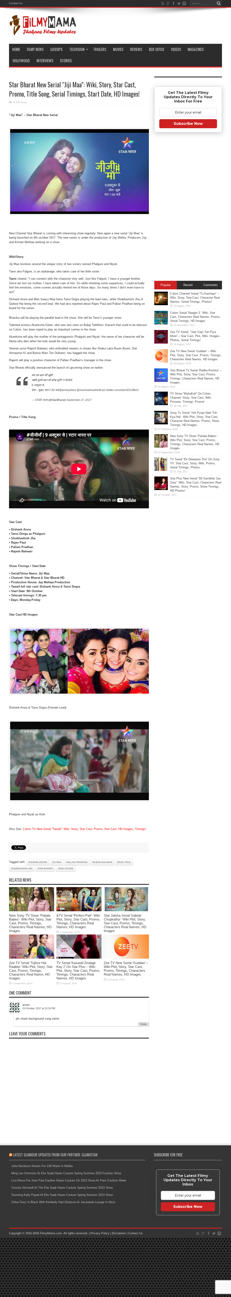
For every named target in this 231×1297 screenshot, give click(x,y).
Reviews (136, 49)
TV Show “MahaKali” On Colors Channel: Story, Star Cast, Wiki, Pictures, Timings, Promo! (191, 397)
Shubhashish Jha (21, 868)
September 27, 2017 (79, 400)
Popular (166, 285)
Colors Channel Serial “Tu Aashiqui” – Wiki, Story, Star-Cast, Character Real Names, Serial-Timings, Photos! (195, 297)
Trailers (99, 49)
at (43, 1008)
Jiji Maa (56, 862)
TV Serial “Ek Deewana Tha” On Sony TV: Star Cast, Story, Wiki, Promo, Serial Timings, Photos (195, 463)
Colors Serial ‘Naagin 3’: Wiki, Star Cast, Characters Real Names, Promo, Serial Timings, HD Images (195, 317)
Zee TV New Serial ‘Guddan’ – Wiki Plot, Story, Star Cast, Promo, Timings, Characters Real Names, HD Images (126, 968)
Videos (176, 49)
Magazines (196, 49)
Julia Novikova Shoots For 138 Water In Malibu (42, 1166)
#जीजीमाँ (67, 380)
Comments (210, 285)
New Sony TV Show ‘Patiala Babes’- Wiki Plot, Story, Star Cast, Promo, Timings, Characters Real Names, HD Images (30, 923)
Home (16, 49)
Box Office (156, 49)
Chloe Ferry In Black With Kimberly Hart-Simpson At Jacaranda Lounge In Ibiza (63, 1202)
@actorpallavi (67, 390)
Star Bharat (45, 868)
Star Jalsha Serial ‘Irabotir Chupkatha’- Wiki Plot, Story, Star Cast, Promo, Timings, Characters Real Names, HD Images (125, 923)
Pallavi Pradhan (76, 862)
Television (77, 49)
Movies (118, 49)
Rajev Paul (124, 862)
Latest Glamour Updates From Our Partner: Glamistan (55, 1155)
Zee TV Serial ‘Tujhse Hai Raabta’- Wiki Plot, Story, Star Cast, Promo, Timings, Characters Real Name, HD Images (31, 970)
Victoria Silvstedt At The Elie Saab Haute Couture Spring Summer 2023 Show (62, 1187)
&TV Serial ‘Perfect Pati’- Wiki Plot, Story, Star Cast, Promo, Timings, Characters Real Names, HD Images (78, 921)
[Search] (218, 3)
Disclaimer (119, 1233)
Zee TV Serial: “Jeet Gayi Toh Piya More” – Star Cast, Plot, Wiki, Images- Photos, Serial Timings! (195, 336)
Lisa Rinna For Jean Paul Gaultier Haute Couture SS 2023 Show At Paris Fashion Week (68, 1180)
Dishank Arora (37, 862)
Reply (143, 1024)
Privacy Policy (99, 1233)
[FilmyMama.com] (43, 32)
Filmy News (35, 49)
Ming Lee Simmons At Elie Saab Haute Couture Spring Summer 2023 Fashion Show (66, 1173)
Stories (66, 60)
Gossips (56, 49)
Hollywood (21, 60)
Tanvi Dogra (66, 868)
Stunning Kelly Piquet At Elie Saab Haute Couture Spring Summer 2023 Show (62, 1195)
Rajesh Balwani (102, 862)
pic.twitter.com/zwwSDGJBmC (120, 390)
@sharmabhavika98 (89, 390)
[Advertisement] (188, 208)
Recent (188, 285)
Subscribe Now (188, 123)
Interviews (45, 60)
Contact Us (16, 3)
